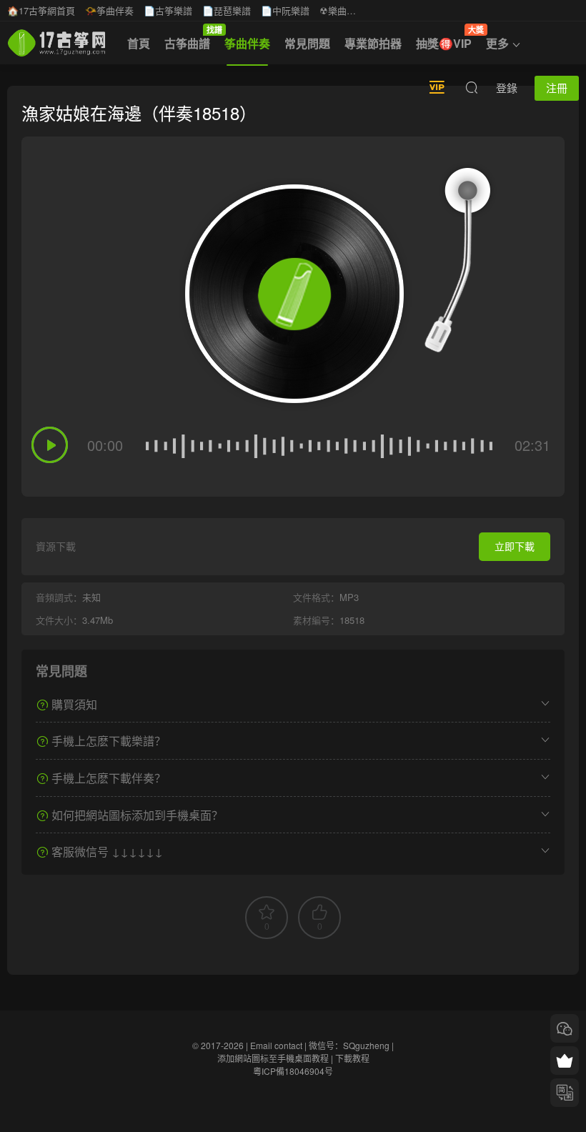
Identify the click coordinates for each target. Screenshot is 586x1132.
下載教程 (352, 1058)
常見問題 (307, 43)
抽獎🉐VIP (447, 37)
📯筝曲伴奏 (109, 10)
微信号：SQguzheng (349, 1045)
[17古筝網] (56, 42)
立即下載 (515, 546)
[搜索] (472, 87)
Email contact (276, 1045)
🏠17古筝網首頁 (41, 10)
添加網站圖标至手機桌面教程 (273, 1058)
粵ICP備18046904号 (293, 1071)
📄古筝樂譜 (168, 10)
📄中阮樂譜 (285, 10)
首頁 (138, 43)
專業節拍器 (373, 43)
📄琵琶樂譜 (226, 10)
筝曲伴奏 (247, 43)
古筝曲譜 (190, 37)
